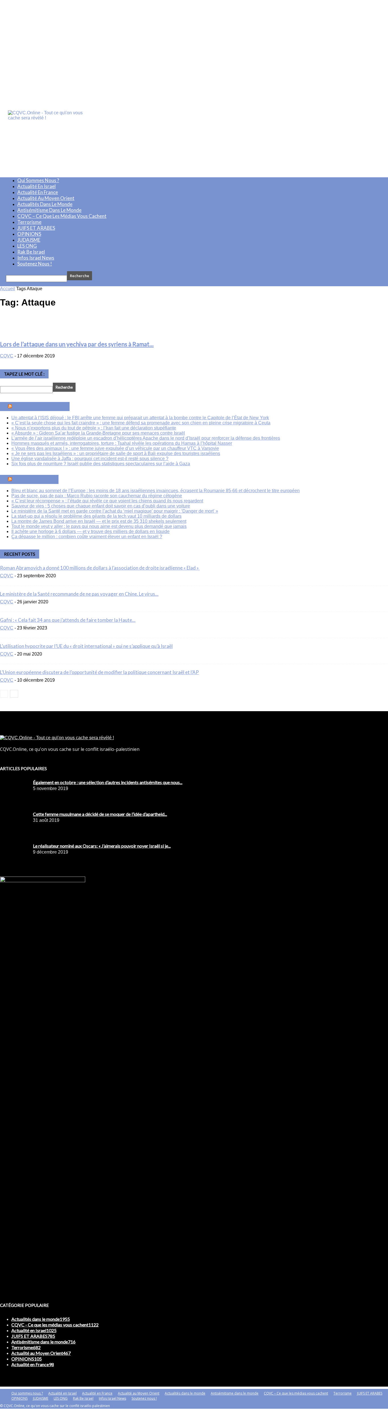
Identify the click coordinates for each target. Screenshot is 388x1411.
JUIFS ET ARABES (36, 228)
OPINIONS (29, 234)
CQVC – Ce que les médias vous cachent (62, 216)
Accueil (7, 288)
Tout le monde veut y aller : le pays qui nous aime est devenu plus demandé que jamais (99, 526)
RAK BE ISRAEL (36, 479)
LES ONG (27, 246)
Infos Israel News (35, 258)
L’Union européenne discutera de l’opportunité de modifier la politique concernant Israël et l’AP (99, 672)
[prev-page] (4, 694)
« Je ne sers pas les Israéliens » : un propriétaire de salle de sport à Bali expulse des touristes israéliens (115, 453)
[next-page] (14, 694)
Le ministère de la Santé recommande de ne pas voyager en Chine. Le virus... (79, 594)
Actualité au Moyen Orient (45, 198)
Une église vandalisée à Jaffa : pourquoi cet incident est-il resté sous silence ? (89, 458)
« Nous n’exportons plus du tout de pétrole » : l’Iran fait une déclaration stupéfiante (93, 428)
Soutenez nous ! (34, 264)
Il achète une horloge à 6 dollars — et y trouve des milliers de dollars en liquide (90, 531)
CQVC (6, 355)
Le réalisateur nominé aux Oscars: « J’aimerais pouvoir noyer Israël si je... (102, 845)
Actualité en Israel (36, 186)
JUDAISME (28, 240)
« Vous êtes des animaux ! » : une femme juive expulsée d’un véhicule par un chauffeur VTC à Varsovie (115, 448)
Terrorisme (29, 222)
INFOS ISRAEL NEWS (41, 406)
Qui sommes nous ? (38, 180)
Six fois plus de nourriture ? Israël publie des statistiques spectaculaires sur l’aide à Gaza (100, 463)
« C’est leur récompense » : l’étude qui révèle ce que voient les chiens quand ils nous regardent (107, 500)
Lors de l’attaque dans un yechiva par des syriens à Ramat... (77, 344)
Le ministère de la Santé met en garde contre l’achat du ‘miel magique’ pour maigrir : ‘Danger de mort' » (114, 511)
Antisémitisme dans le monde (49, 210)
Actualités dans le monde (44, 204)
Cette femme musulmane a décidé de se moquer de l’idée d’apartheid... (100, 814)
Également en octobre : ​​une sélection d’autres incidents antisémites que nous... (107, 782)
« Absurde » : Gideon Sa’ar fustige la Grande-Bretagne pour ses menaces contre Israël (98, 433)
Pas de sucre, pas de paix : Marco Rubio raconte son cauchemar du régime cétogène (96, 495)
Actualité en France (37, 192)
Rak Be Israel (31, 252)
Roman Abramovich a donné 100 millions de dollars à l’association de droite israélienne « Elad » (100, 568)
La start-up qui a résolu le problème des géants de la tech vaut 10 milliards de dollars (96, 516)
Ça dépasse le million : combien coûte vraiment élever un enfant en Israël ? (86, 536)
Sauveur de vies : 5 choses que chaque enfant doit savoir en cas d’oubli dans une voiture (100, 506)
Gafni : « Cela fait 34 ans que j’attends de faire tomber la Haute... (67, 620)
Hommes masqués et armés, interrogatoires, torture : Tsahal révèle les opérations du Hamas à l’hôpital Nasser (121, 443)
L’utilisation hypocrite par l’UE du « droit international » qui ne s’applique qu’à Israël (86, 646)
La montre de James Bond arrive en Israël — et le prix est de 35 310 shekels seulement (98, 521)
